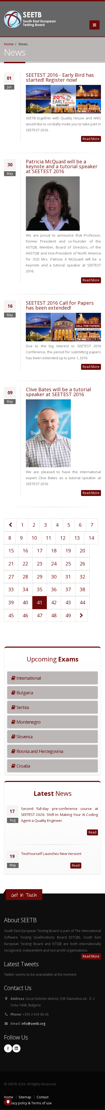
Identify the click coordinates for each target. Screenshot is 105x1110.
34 (25, 589)
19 (68, 550)
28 (25, 576)
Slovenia (23, 736)
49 (68, 615)
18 (54, 550)
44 (82, 602)
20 (82, 550)
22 (25, 563)
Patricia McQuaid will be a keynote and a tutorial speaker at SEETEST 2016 (61, 166)
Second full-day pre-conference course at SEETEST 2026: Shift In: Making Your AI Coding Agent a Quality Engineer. (59, 814)
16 (25, 550)
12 (62, 538)
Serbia (22, 707)
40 (25, 602)
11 (48, 538)
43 (68, 602)
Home (9, 44)
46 (25, 615)
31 (68, 576)
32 (82, 576)
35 (39, 589)
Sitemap (25, 1097)
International (28, 678)
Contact (42, 1097)
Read (92, 832)
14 (91, 538)
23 (39, 563)
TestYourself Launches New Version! (51, 853)
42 (54, 602)
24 (54, 563)
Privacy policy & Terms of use (29, 1103)
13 (77, 538)
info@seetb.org (33, 1023)
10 (34, 538)
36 (54, 589)
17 (39, 550)
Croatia (22, 766)
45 (11, 615)
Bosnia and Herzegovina (39, 751)
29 (39, 576)
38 (82, 589)
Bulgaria (24, 692)
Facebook (8, 1048)
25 (68, 563)
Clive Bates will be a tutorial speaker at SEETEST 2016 (58, 391)
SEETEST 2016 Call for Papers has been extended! (60, 305)
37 (68, 589)
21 (11, 563)
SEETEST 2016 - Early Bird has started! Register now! (60, 77)
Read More (91, 138)
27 (11, 576)
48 (54, 615)
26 (82, 563)
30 (54, 576)
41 (39, 602)
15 (11, 550)
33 (11, 589)
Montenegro (27, 722)
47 (39, 615)
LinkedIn (16, 1048)
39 (11, 602)
